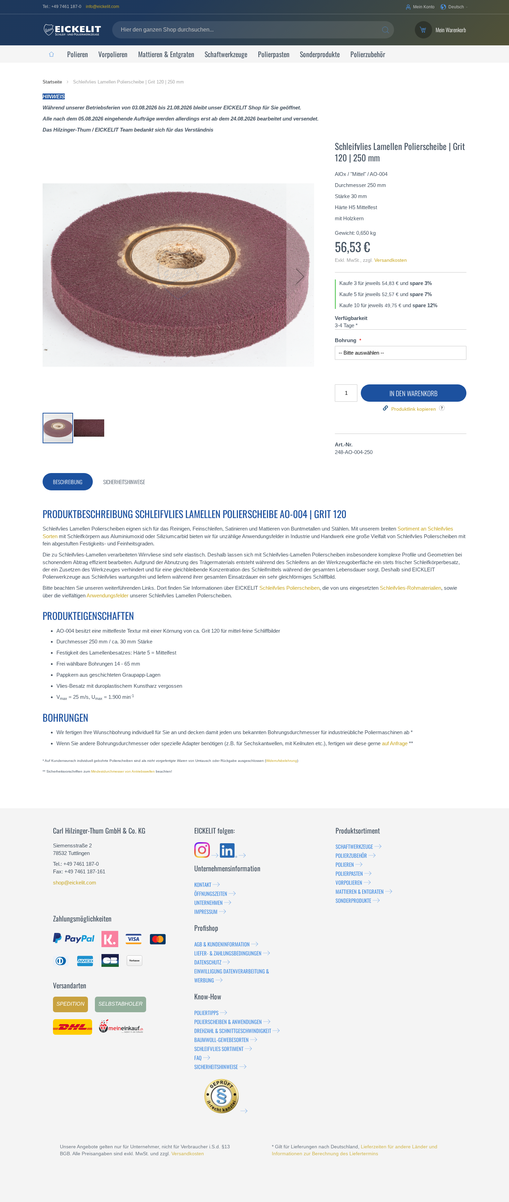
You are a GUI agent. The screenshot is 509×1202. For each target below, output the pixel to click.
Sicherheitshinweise (216, 1066)
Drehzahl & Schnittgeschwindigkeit (232, 1030)
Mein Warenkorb (451, 30)
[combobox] (253, 29)
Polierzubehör (351, 855)
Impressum (205, 911)
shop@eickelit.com (74, 882)
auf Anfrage (395, 743)
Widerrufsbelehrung (281, 761)
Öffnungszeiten (210, 893)
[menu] (254, 54)
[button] (454, 6)
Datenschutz (207, 962)
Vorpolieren (349, 882)
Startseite (53, 81)
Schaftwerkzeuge (354, 846)
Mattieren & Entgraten (360, 891)
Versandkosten (390, 260)
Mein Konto (424, 7)
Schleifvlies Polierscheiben (289, 588)
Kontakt (202, 884)
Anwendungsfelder (107, 595)
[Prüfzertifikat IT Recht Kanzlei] (226, 1111)
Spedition (70, 1004)
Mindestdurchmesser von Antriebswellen (123, 771)
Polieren (345, 864)
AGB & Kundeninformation (222, 944)
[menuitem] (51, 54)
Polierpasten (349, 873)
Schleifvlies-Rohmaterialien (410, 588)
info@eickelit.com (102, 6)
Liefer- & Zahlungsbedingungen (227, 953)
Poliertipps (206, 1012)
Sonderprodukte (353, 900)
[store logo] (72, 29)
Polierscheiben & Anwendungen (228, 1021)
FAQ (198, 1057)
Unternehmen (208, 902)
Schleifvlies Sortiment (218, 1048)
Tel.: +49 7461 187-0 (62, 6)
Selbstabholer (120, 1004)
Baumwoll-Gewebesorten (221, 1039)
